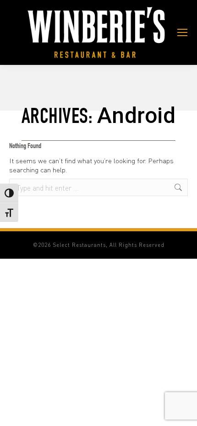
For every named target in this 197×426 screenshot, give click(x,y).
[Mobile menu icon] (182, 32)
